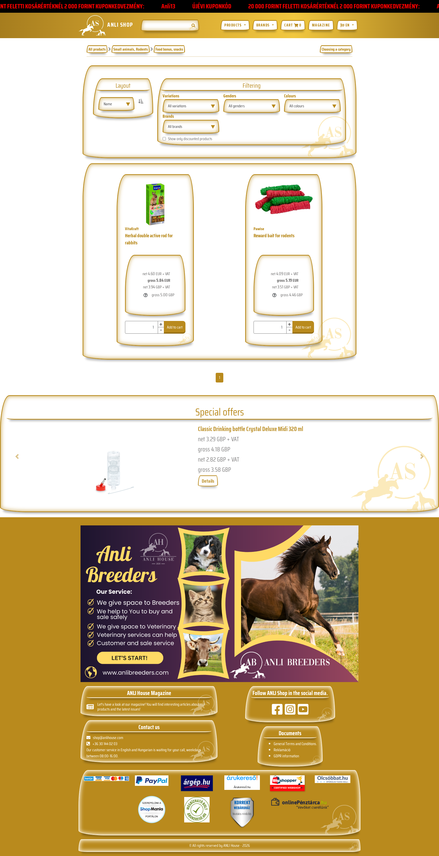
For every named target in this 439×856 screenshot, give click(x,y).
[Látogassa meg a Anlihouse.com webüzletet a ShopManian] (151, 809)
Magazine (321, 25)
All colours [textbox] (296, 106)
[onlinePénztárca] (287, 803)
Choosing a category (336, 49)
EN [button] (347, 25)
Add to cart (195, 327)
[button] (36, 463)
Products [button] (233, 25)
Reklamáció (282, 750)
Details (208, 481)
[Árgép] (197, 783)
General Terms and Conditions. (295, 744)
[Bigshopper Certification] (287, 783)
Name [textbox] (108, 104)
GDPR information (286, 756)
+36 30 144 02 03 (104, 744)
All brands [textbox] (175, 126)
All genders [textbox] (237, 106)
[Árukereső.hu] (242, 779)
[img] (193, 25)
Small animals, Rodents (130, 49)
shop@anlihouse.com (108, 737)
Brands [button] (263, 25)
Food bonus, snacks (169, 49)
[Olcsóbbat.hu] (332, 779)
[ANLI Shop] (242, 813)
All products (97, 49)
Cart (292, 25)
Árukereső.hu (242, 787)
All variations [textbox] (177, 106)
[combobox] (116, 104)
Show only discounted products (190, 139)
